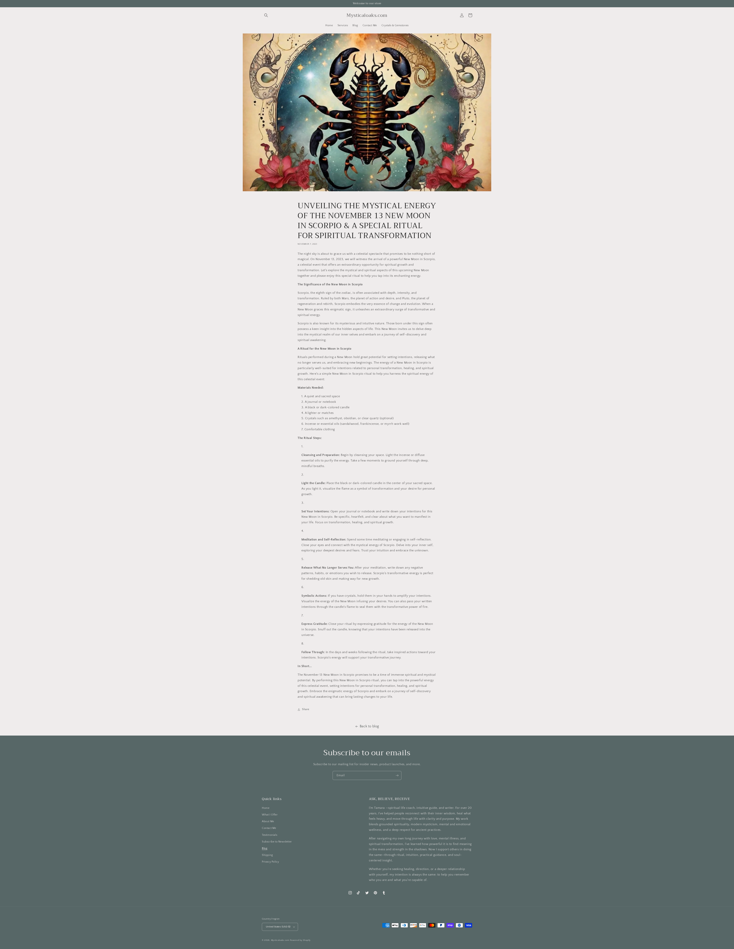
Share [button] (305, 709)
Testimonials (269, 835)
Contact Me (269, 828)
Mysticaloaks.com (280, 940)
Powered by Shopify (300, 940)
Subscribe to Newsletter (277, 841)
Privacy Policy (270, 861)
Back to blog (369, 726)
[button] (266, 15)
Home (265, 808)
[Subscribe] (397, 775)
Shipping (267, 855)
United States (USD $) (278, 926)
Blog (264, 848)
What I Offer (270, 814)
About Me (268, 821)
